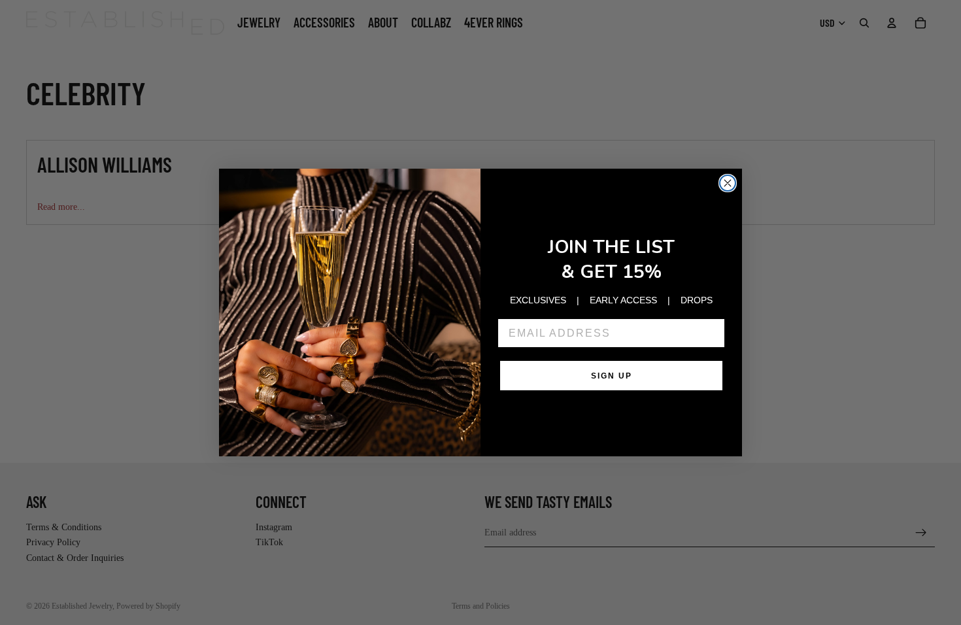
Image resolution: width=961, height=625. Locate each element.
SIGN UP (611, 375)
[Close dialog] (727, 183)
